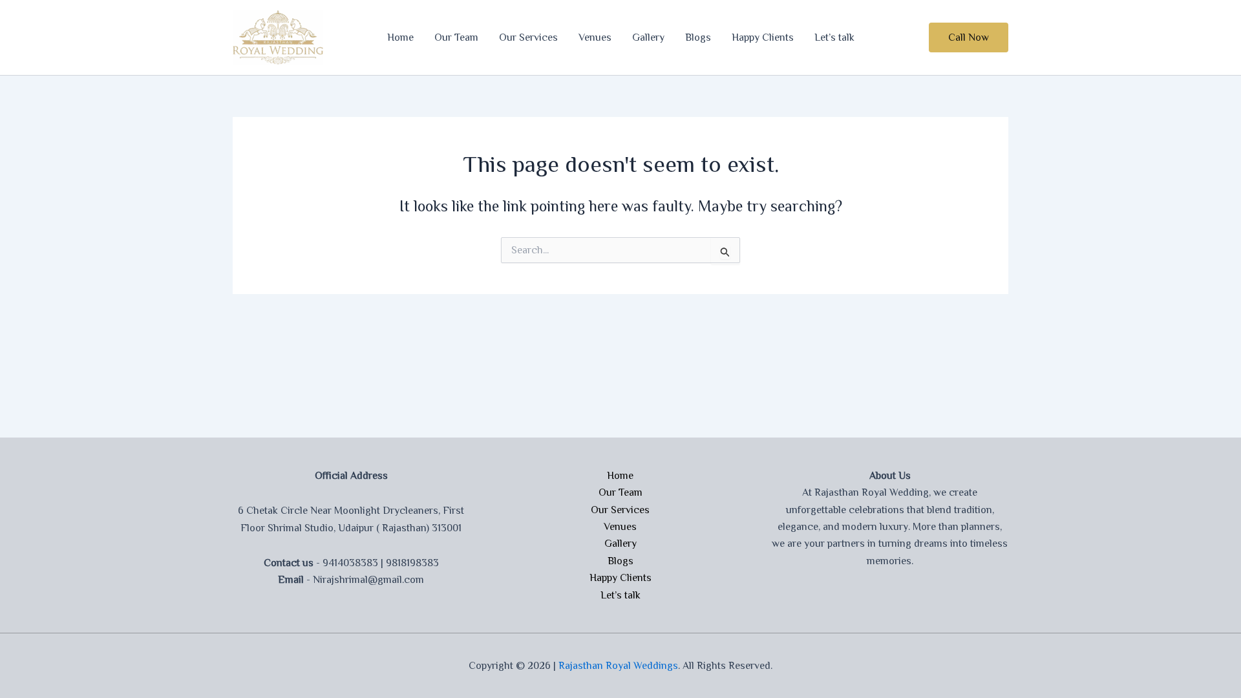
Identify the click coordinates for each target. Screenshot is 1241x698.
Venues (594, 37)
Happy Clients (763, 37)
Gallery (648, 37)
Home (400, 37)
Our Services (528, 37)
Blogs (698, 37)
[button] (968, 37)
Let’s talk (834, 37)
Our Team (456, 37)
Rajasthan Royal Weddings (618, 666)
